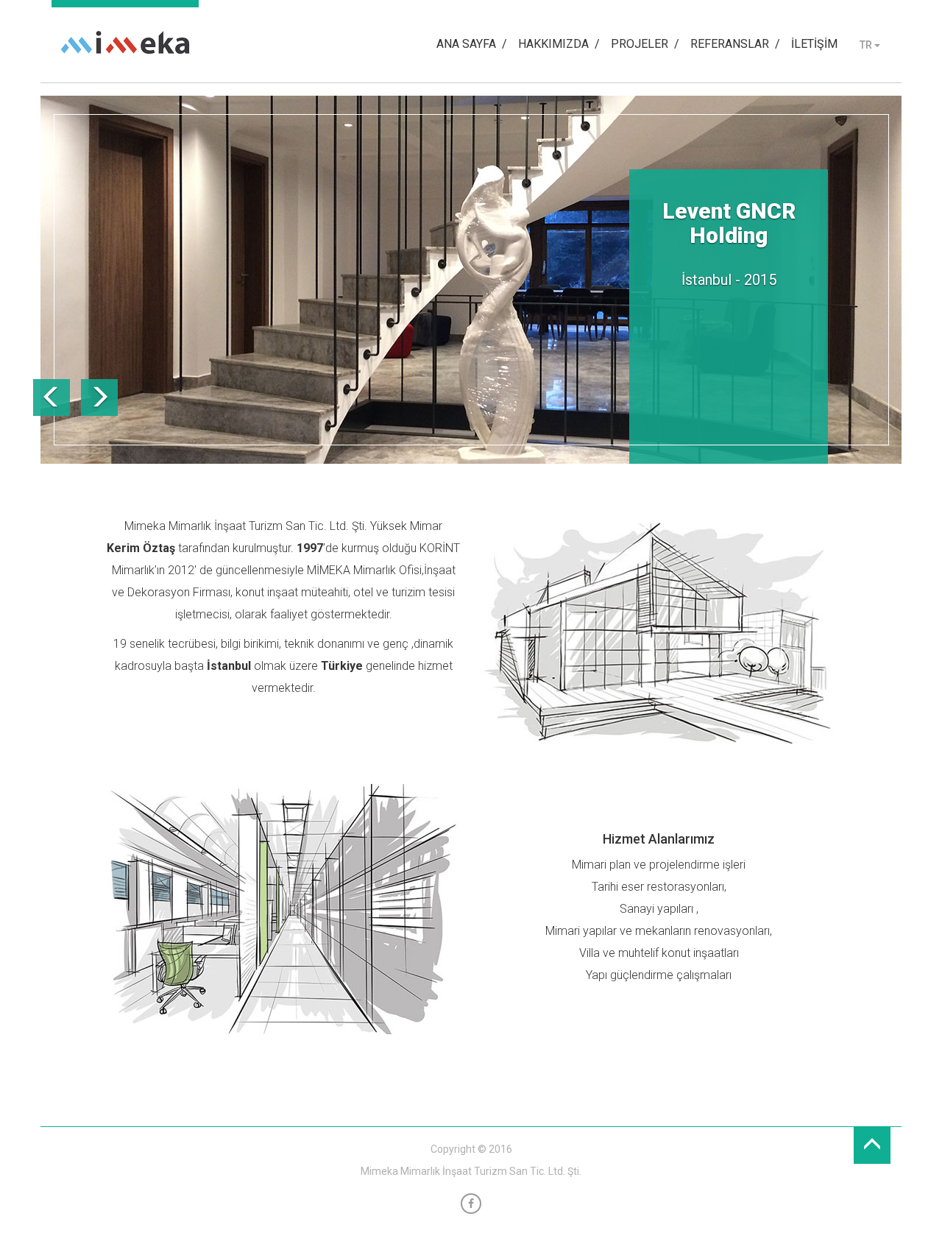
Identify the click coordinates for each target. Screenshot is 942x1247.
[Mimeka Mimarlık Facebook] (471, 1203)
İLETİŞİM (814, 44)
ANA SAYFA (466, 44)
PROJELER (639, 44)
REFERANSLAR (729, 44)
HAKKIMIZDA (553, 44)
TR (867, 45)
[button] (51, 397)
